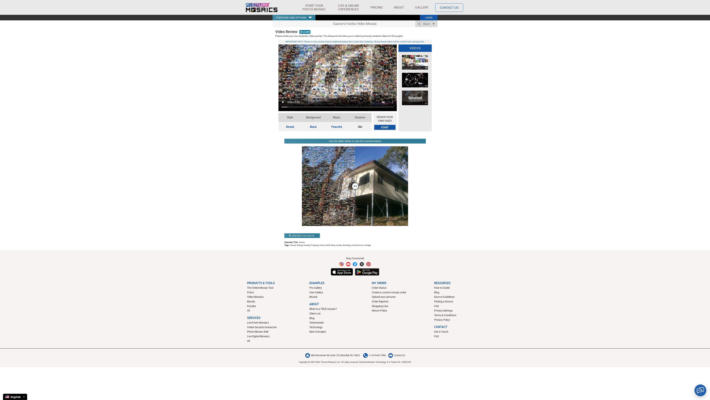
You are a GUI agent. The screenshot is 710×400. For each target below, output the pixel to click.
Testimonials (316, 322)
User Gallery (316, 292)
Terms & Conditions (445, 315)
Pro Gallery (315, 287)
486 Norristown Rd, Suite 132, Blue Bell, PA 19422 (335, 355)
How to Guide (442, 287)
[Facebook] (355, 264)
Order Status (379, 287)
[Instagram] (341, 264)
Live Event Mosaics (258, 322)
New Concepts (317, 331)
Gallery (421, 7)
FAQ (436, 306)
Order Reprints (380, 301)
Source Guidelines (444, 297)
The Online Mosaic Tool (260, 287)
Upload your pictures (383, 297)
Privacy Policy (442, 319)
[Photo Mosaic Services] (261, 7)
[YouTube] (348, 264)
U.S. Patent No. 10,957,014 (399, 362)
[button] (314, 7)
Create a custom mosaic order (389, 292)
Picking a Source (443, 301)
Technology (315, 327)
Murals (251, 301)
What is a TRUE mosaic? (323, 309)
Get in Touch (441, 331)
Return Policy (379, 310)
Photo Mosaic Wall (257, 331)
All (248, 310)
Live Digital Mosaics (258, 336)
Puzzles (251, 306)
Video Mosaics (255, 297)
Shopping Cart (380, 306)
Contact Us (449, 7)
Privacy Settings (443, 310)
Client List (315, 313)
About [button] (399, 7)
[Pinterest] (368, 264)
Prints (250, 292)
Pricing (377, 7)
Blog (312, 318)
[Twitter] (362, 264)
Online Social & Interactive (262, 327)
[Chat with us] (700, 390)
